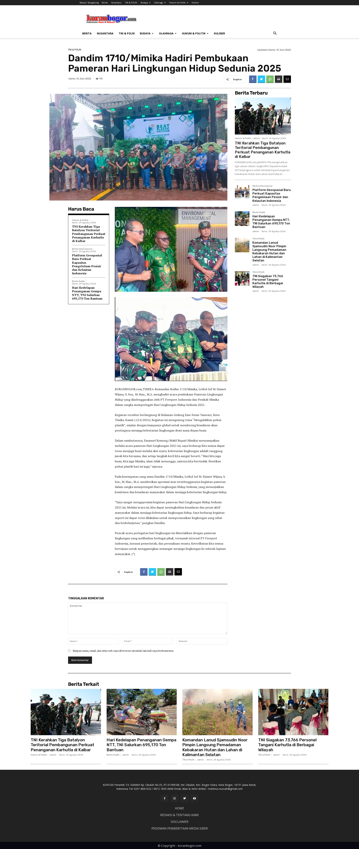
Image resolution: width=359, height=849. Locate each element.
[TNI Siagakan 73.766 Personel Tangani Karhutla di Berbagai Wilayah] (242, 278)
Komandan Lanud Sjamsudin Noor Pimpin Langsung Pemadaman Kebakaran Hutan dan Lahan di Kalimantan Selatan (269, 251)
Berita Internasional (82, 249)
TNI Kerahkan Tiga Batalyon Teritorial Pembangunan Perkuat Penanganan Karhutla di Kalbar (88, 233)
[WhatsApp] (270, 79)
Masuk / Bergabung (89, 2)
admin (256, 138)
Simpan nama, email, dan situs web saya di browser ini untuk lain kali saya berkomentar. (123, 650)
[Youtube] (194, 798)
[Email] (287, 79)
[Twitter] (261, 79)
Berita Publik (78, 281)
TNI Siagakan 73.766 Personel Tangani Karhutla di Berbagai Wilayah (267, 281)
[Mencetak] (278, 79)
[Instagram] (174, 798)
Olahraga (158, 2)
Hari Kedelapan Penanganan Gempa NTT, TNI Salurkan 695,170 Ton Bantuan (87, 293)
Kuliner (195, 2)
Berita (105, 2)
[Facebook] (253, 79)
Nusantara (116, 2)
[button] (274, 34)
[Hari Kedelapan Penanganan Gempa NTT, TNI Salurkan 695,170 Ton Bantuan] (242, 218)
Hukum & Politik (177, 2)
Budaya (144, 2)
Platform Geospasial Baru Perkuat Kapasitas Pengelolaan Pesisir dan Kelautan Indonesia (87, 264)
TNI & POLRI (131, 2)
